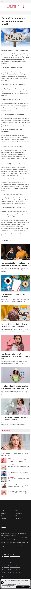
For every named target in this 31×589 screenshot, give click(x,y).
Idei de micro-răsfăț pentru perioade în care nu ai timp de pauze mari (15, 356)
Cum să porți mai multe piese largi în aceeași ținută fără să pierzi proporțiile (17, 492)
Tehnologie (18, 518)
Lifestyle (17, 515)
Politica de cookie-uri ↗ (9, 583)
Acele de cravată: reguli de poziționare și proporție (18, 473)
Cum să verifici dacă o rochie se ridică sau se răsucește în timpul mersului (18, 460)
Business (3, 513)
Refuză (8, 586)
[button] (2, 1)
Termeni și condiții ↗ (18, 583)
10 (2, 565)
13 (10, 565)
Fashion (9, 458)
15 (16, 565)
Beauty (9, 483)
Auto (2, 510)
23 (19, 569)
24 (2, 572)
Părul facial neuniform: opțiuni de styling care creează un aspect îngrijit (18, 485)
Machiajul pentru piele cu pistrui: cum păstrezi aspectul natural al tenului (15, 454)
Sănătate (3, 518)
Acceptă (23, 586)
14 (13, 565)
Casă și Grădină (11, 464)
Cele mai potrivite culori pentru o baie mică (18, 466)
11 (4, 565)
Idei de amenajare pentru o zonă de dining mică (18, 479)
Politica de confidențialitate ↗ (10, 584)
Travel (2, 521)
